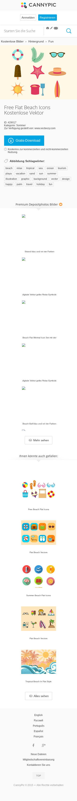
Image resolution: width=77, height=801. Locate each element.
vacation (20, 173)
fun (50, 184)
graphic (25, 178)
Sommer (21, 125)
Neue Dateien (38, 754)
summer (51, 173)
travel (29, 184)
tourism (62, 168)
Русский (38, 720)
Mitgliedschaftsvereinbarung (38, 759)
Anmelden (28, 17)
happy (9, 184)
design (66, 178)
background (40, 178)
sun (41, 173)
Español (38, 731)
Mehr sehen (41, 440)
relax (19, 168)
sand (32, 173)
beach (9, 168)
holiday (41, 184)
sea (41, 168)
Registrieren (47, 17)
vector (54, 178)
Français (38, 736)
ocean (50, 168)
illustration (11, 178)
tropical (30, 168)
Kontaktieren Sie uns (38, 765)
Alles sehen (41, 696)
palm (19, 184)
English (38, 715)
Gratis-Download (28, 140)
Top (38, 775)
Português (38, 725)
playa (9, 173)
